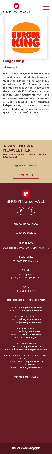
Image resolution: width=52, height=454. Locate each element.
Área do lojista (26, 233)
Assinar (24, 175)
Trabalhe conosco (26, 224)
